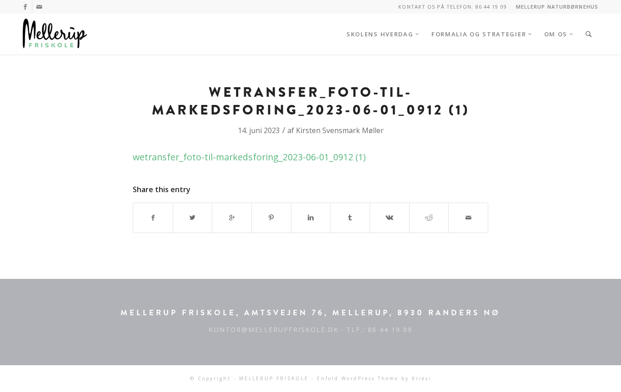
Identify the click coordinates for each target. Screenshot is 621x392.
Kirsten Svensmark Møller (340, 130)
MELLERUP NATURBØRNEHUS (557, 6)
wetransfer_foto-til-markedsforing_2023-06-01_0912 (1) (311, 101)
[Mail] (39, 7)
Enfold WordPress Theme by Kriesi (374, 378)
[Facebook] (25, 7)
